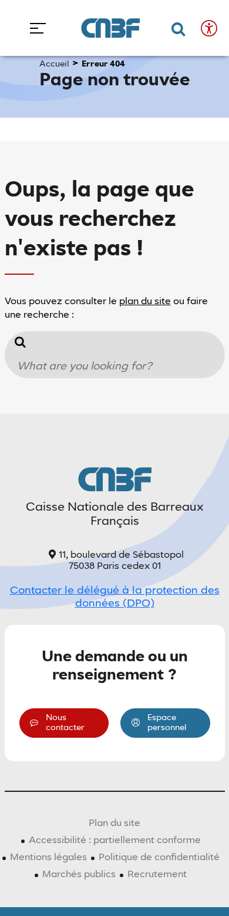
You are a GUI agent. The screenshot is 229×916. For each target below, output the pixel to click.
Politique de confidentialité (159, 857)
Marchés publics (79, 875)
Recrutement (157, 875)
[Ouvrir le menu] (34, 28)
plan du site (145, 302)
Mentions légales (48, 857)
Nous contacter (65, 723)
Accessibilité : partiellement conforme (115, 840)
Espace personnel (167, 723)
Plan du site (114, 823)
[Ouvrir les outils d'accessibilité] (209, 28)
